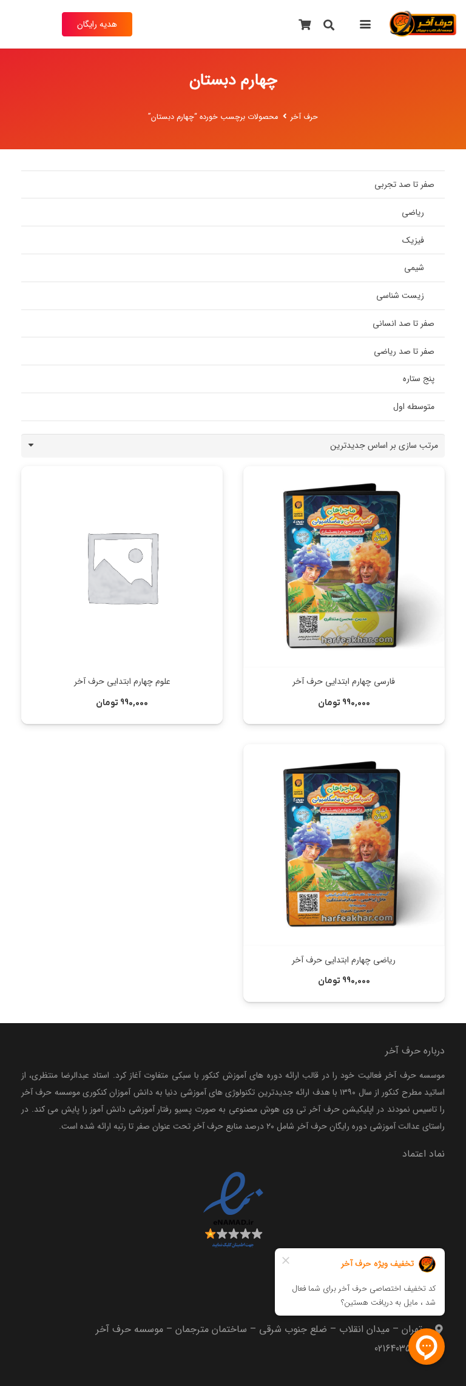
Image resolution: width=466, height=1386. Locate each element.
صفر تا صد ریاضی (404, 351)
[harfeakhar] (423, 24)
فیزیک (413, 240)
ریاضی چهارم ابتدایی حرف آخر (344, 960)
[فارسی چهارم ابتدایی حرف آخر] (344, 567)
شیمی (414, 267)
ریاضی (413, 212)
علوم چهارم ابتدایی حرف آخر (122, 681)
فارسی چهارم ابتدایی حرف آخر (343, 681)
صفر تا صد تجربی (404, 184)
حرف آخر (304, 117)
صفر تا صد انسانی (403, 323)
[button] (365, 24)
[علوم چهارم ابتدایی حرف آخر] (122, 567)
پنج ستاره (418, 378)
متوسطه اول (413, 406)
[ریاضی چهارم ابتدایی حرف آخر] (344, 844)
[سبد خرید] (305, 24)
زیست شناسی (400, 295)
